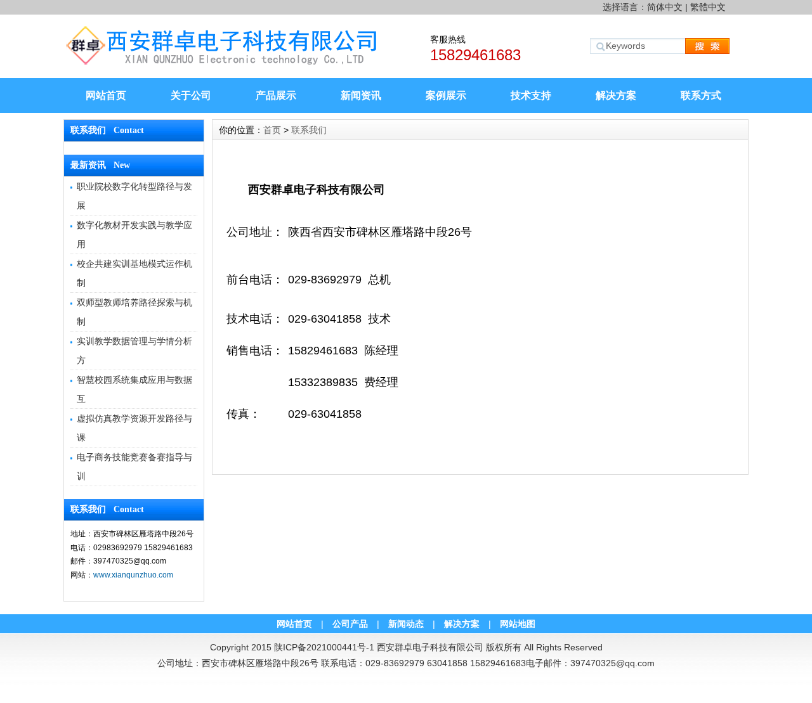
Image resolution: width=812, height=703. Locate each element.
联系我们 (309, 130)
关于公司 (191, 95)
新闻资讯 (361, 95)
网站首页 (106, 95)
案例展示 (446, 95)
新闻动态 (406, 624)
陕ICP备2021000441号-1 (324, 647)
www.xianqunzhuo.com (133, 575)
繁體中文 (708, 7)
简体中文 (665, 7)
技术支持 (531, 95)
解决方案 (616, 95)
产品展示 (276, 95)
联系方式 (701, 95)
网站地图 (517, 624)
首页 (272, 130)
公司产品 (350, 624)
